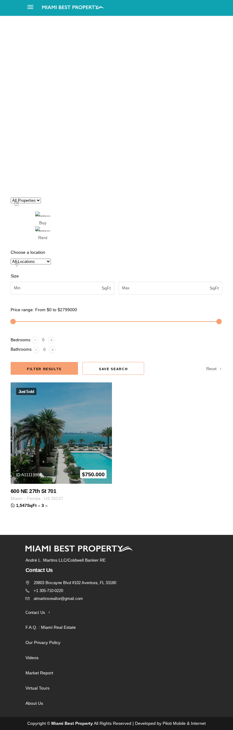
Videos (32, 657)
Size (15, 276)
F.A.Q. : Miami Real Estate (50, 627)
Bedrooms (20, 339)
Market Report (39, 672)
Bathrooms (21, 349)
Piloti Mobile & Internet (184, 723)
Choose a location (28, 252)
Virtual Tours (37, 688)
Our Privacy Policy (42, 642)
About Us (34, 703)
